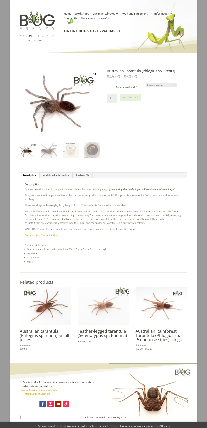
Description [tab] (29, 175)
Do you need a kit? (126, 87)
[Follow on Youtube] (58, 404)
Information (161, 13)
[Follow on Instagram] (50, 404)
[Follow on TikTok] (66, 404)
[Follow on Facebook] (42, 404)
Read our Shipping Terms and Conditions (39, 390)
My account (88, 18)
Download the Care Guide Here (41, 235)
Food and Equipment (134, 13)
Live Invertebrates (104, 13)
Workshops (82, 13)
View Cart (104, 18)
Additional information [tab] (56, 175)
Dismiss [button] (165, 426)
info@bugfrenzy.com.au (36, 393)
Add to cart (130, 97)
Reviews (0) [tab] (82, 175)
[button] (95, 74)
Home (67, 13)
